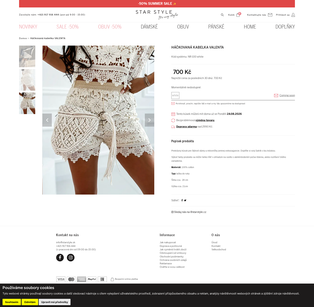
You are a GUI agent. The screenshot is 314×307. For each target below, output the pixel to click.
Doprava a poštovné (171, 246)
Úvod (214, 242)
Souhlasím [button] (11, 302)
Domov (23, 38)
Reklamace (166, 263)
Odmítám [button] (30, 302)
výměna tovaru (205, 120)
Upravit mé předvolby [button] (54, 302)
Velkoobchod (219, 249)
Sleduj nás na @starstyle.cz (190, 212)
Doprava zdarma (186, 126)
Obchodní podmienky (172, 256)
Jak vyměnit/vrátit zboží (173, 249)
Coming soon (287, 95)
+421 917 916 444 (48, 14)
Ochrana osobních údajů (173, 260)
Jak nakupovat (168, 242)
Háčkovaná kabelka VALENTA (47, 38)
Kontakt (216, 246)
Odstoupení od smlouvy (173, 253)
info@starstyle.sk (65, 242)
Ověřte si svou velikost (172, 267)
